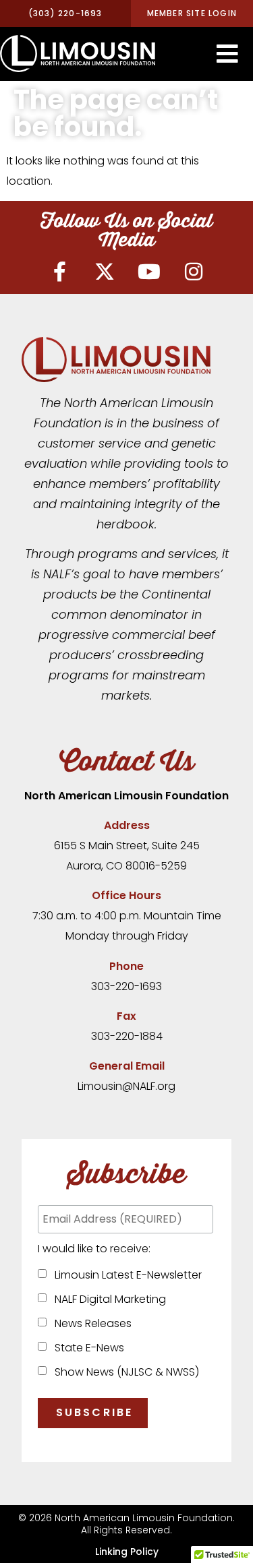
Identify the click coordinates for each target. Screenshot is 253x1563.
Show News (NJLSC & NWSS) (124, 1372)
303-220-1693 (126, 986)
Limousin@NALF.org (126, 1086)
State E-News (86, 1347)
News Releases (90, 1323)
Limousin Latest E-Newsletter (125, 1275)
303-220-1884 (127, 1036)
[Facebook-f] (60, 271)
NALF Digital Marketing (107, 1299)
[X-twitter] (104, 271)
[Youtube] (149, 271)
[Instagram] (193, 271)
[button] (227, 54)
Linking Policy (127, 1551)
